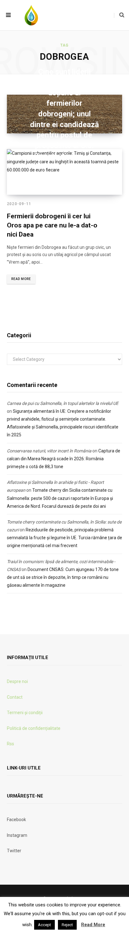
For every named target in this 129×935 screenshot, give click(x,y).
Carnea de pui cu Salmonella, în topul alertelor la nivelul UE (62, 403)
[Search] (119, 15)
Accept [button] (44, 924)
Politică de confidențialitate (33, 728)
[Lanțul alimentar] (31, 15)
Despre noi (17, 681)
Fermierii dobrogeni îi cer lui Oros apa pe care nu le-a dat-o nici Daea (52, 225)
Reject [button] (67, 924)
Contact (15, 697)
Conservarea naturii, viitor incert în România (49, 450)
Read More (21, 279)
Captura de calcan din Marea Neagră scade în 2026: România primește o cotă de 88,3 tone (63, 458)
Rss (10, 743)
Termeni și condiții (25, 712)
